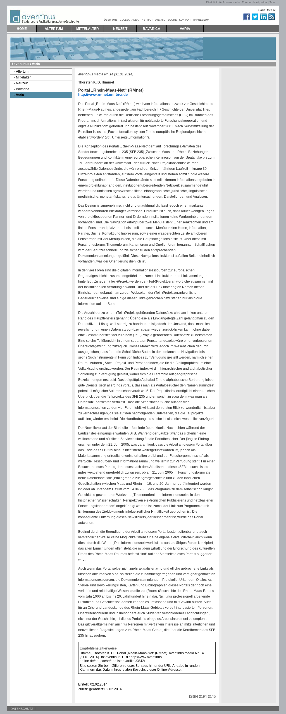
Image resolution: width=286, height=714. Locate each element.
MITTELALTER (87, 29)
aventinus (21, 64)
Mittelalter (23, 77)
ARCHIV (160, 19)
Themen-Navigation (254, 2)
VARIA (185, 29)
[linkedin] (263, 20)
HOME (22, 29)
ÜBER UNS (111, 19)
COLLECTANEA (129, 19)
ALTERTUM (54, 29)
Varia (20, 95)
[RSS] (271, 20)
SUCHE (172, 19)
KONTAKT (185, 19)
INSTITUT (147, 19)
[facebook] (246, 20)
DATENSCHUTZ (22, 708)
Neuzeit (22, 83)
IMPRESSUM (201, 19)
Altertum (22, 71)
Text (272, 2)
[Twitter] (255, 20)
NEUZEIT (120, 29)
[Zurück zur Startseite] (43, 15)
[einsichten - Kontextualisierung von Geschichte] (241, 20)
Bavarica (22, 89)
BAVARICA (151, 29)
